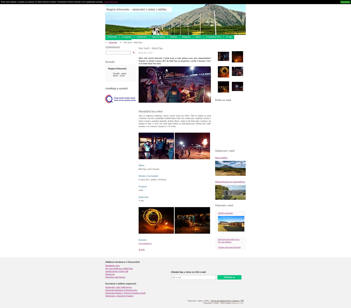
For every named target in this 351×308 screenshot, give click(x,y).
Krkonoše (112, 37)
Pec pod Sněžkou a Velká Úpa (119, 268)
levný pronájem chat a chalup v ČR (227, 301)
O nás (229, 37)
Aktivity (173, 37)
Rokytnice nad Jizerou (115, 277)
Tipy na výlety (158, 37)
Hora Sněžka (221, 157)
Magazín (186, 37)
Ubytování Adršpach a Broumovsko (121, 290)
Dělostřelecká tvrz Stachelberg (230, 182)
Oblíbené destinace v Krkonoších (122, 262)
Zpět (143, 250)
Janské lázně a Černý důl (116, 271)
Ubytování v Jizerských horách (119, 296)
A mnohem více (213, 37)
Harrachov (110, 274)
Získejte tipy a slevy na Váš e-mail (188, 272)
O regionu (127, 37)
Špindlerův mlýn (112, 266)
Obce (198, 37)
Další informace (111, 2)
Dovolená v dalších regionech (120, 284)
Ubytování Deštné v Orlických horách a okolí (125, 293)
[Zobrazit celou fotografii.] (226, 56)
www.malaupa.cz (145, 243)
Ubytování (142, 37)
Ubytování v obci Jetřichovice (118, 287)
